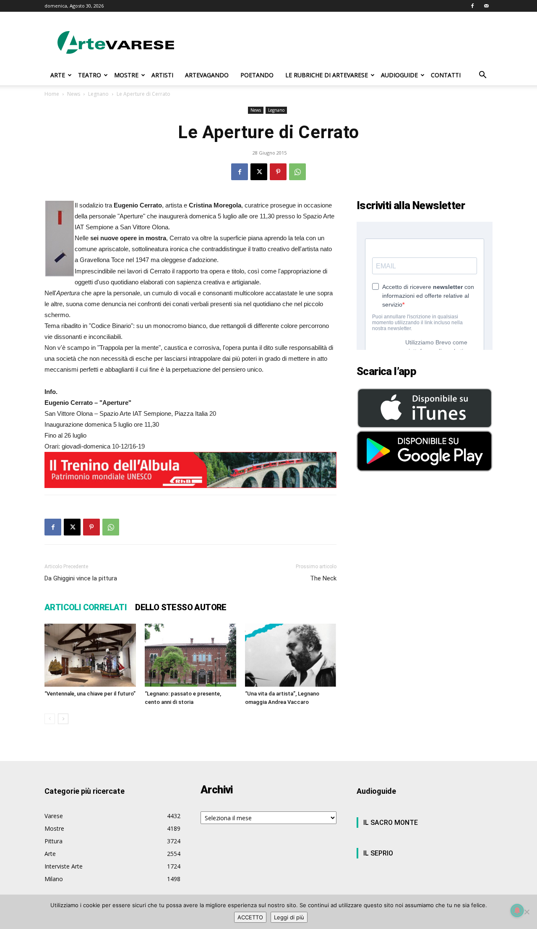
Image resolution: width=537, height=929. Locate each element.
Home (51, 93)
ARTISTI (162, 75)
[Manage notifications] (517, 910)
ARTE (57, 75)
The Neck (323, 578)
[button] (482, 76)
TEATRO (89, 75)
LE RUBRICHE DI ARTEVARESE (326, 75)
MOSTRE (126, 75)
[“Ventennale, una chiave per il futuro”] (90, 655)
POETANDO (257, 75)
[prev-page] (49, 719)
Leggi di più (289, 917)
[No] (526, 912)
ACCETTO (250, 917)
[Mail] (486, 6)
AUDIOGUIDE (399, 75)
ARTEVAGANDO (207, 75)
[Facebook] (472, 6)
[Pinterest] (278, 171)
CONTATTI (446, 75)
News (73, 93)
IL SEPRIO (378, 853)
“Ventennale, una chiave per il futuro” (90, 693)
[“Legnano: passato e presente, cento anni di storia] (190, 655)
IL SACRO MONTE (390, 823)
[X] (258, 171)
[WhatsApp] (297, 171)
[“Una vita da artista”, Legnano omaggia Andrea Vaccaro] (290, 655)
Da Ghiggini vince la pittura (80, 578)
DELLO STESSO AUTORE (181, 607)
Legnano (98, 93)
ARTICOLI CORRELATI (85, 607)
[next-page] (63, 719)
